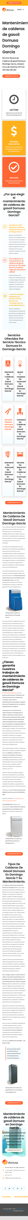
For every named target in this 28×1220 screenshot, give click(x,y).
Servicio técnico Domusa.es (10, 693)
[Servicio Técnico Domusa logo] (8, 8)
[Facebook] (5, 1188)
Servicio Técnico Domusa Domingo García (9, 424)
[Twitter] (9, 1188)
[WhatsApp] (13, 1188)
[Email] (21, 1188)
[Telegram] (17, 1188)
